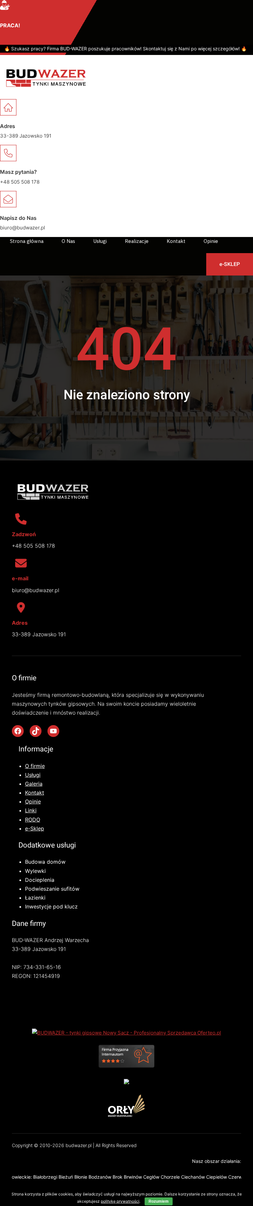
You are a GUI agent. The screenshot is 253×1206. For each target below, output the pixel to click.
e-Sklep (34, 828)
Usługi (33, 775)
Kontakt (34, 792)
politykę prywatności (120, 1201)
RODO (32, 819)
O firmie (35, 766)
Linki (31, 810)
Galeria (33, 783)
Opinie (33, 801)
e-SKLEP (229, 264)
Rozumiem (159, 1201)
